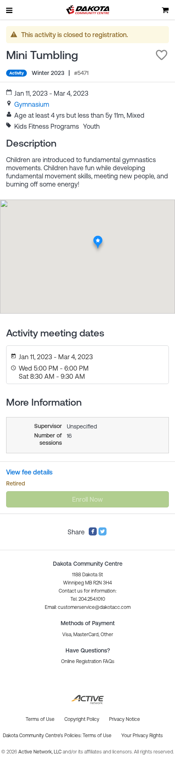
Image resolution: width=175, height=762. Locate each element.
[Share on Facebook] (93, 533)
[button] (161, 55)
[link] (31, 104)
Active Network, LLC (40, 752)
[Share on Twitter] (102, 533)
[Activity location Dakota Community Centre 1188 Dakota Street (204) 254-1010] (97, 237)
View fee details (29, 472)
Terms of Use (97, 735)
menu (10, 10)
